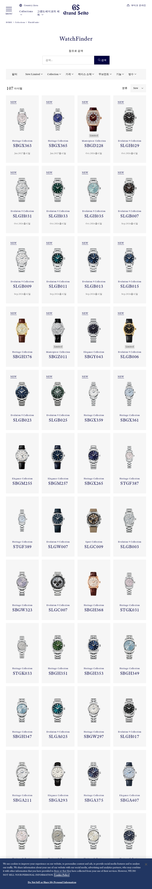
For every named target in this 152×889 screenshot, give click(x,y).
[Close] (146, 864)
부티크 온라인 (138, 5)
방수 (131, 74)
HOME (9, 22)
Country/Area (31, 5)
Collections (26, 11)
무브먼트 (104, 74)
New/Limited (32, 74)
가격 (68, 74)
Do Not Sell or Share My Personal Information (52, 882)
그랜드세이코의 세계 (48, 13)
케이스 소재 (85, 74)
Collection (53, 74)
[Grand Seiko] (75, 9)
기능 (118, 74)
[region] (76, 873)
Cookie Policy (61, 874)
